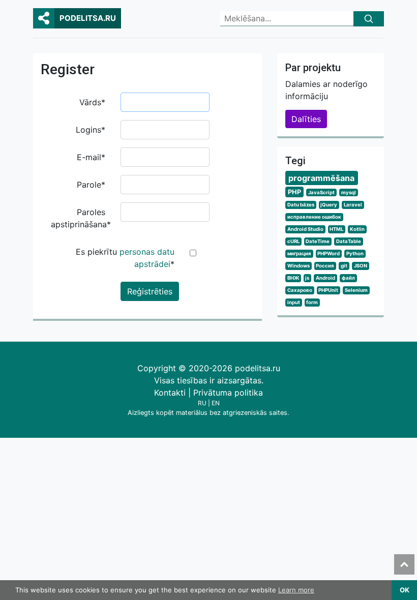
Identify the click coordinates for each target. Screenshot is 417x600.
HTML (336, 229)
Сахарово (299, 290)
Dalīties (306, 119)
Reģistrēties (149, 291)
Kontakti (170, 392)
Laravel (353, 204)
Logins (90, 130)
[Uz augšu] (404, 564)
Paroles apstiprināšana (81, 218)
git (344, 265)
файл (348, 278)
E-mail (91, 157)
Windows (298, 265)
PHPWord (328, 253)
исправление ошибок (314, 217)
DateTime (318, 241)
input (293, 302)
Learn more (296, 590)
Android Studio (305, 229)
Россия (325, 265)
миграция (299, 253)
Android (325, 278)
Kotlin (357, 229)
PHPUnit (328, 290)
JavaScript (321, 192)
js (307, 278)
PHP (294, 192)
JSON (360, 265)
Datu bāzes (300, 204)
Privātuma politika (228, 392)
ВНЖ (293, 278)
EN (216, 403)
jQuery (328, 204)
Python (355, 253)
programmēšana (321, 178)
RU (202, 403)
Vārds (92, 102)
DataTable (348, 241)
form (312, 302)
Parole (91, 184)
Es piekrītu (125, 258)
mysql (348, 192)
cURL (293, 241)
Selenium (356, 290)
